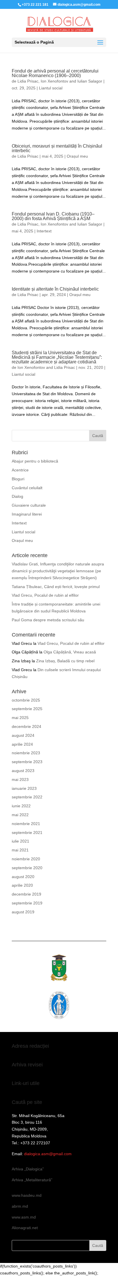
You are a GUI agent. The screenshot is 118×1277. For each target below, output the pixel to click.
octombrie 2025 (26, 700)
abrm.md (20, 1206)
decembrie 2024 (26, 726)
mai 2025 (20, 717)
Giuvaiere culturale (29, 505)
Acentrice (20, 470)
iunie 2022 (21, 806)
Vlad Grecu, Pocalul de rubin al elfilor (45, 595)
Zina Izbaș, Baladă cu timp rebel (65, 661)
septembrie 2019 (27, 903)
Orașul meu (77, 156)
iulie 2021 (20, 841)
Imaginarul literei (27, 514)
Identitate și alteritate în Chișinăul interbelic (55, 289)
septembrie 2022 (27, 797)
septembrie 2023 (27, 761)
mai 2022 (20, 814)
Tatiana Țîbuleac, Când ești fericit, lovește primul (56, 586)
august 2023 (23, 770)
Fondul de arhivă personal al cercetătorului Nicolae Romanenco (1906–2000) (55, 73)
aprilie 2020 (22, 885)
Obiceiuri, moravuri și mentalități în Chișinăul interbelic (57, 148)
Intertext (44, 231)
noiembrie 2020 (26, 859)
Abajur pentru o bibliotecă (35, 461)
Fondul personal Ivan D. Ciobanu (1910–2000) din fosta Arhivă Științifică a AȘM (53, 216)
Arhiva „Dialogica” (28, 1169)
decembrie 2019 (26, 894)
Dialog (17, 496)
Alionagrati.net (25, 1227)
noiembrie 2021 (26, 823)
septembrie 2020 (27, 867)
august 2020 (23, 876)
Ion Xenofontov (54, 81)
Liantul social (50, 88)
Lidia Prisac (27, 81)
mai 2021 (20, 850)
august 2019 (23, 912)
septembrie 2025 (27, 708)
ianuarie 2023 (24, 788)
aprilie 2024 (22, 744)
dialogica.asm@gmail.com (48, 1153)
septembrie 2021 (27, 832)
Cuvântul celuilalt (27, 487)
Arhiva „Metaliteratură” (32, 1180)
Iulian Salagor (89, 81)
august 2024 (23, 735)
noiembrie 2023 (26, 753)
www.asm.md (24, 1217)
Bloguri (18, 479)
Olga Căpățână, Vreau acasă (70, 652)
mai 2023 (20, 779)
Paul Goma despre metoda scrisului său (48, 620)
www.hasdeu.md (27, 1195)
